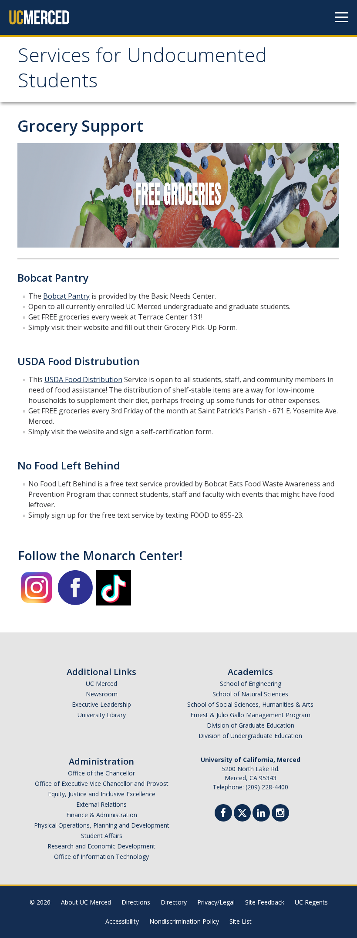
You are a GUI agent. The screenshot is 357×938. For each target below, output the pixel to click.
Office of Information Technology (101, 856)
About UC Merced (86, 902)
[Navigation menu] (342, 17)
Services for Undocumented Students (142, 70)
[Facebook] (223, 814)
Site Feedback (264, 902)
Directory (174, 902)
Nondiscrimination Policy (184, 921)
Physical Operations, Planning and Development (101, 825)
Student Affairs (101, 836)
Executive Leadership (101, 704)
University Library (101, 715)
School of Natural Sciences (250, 694)
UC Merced (101, 683)
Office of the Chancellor (101, 773)
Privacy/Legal (216, 902)
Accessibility (122, 921)
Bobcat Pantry (66, 296)
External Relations (101, 804)
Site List (240, 921)
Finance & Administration (101, 815)
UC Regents (311, 902)
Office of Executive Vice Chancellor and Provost (101, 783)
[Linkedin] (261, 814)
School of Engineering (250, 683)
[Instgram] (280, 814)
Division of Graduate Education (250, 725)
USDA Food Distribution (83, 379)
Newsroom (102, 694)
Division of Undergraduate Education (250, 736)
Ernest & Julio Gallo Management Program (250, 715)
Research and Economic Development (101, 846)
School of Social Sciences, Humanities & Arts (250, 704)
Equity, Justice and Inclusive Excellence (101, 794)
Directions (135, 902)
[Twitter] (242, 811)
